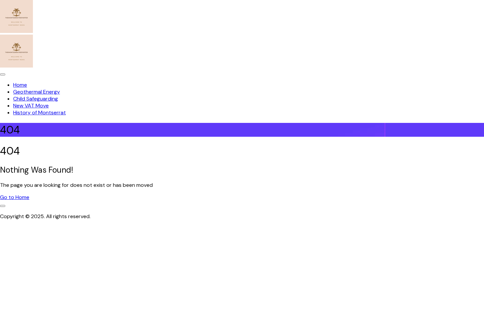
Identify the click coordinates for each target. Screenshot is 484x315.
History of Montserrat (39, 112)
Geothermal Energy (36, 91)
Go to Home (14, 197)
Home (20, 84)
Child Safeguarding (35, 98)
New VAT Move (31, 105)
